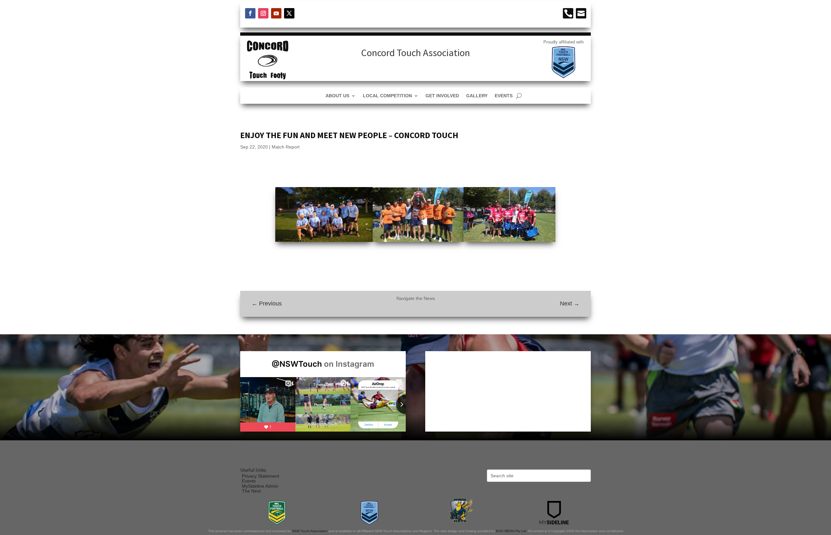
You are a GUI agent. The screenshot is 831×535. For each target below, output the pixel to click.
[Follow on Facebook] (250, 13)
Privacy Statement (260, 476)
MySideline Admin (260, 486)
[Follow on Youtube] (276, 13)
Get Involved (442, 95)
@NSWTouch (297, 364)
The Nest (251, 490)
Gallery (477, 95)
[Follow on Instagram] (263, 13)
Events (504, 95)
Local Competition (387, 95)
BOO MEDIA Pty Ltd (511, 531)
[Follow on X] (289, 13)
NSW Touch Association (310, 531)
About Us (337, 95)
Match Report (286, 146)
